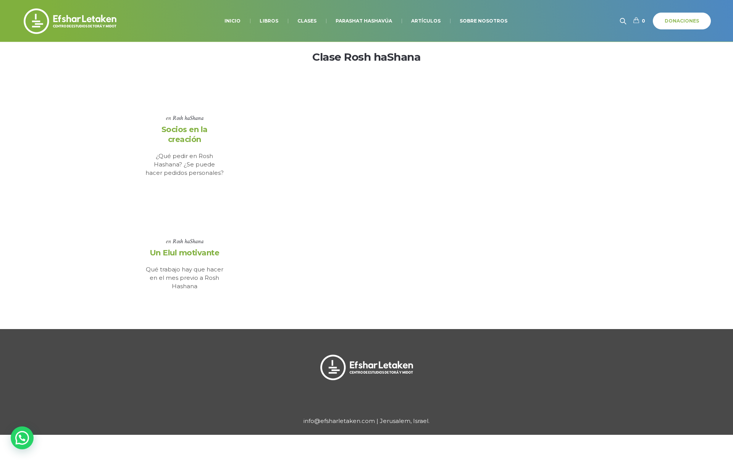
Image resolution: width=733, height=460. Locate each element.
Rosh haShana (188, 118)
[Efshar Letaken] (366, 367)
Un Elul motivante (185, 252)
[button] (22, 437)
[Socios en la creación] (185, 88)
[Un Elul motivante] (185, 212)
